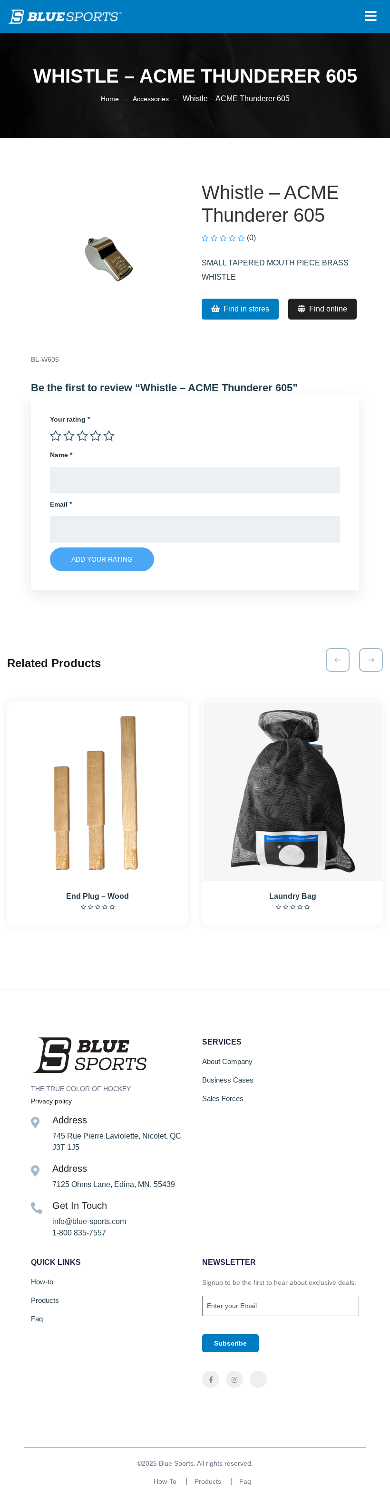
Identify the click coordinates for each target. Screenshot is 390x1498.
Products (45, 1300)
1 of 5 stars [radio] (55, 436)
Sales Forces (223, 1098)
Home (110, 99)
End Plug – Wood (97, 896)
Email (61, 504)
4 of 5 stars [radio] (95, 436)
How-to (42, 1282)
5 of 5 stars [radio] (109, 436)
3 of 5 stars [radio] (82, 436)
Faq (37, 1319)
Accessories (151, 99)
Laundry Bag (292, 896)
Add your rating (102, 559)
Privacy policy (51, 1101)
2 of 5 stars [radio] (69, 436)
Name (61, 455)
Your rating (70, 419)
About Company (227, 1061)
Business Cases (228, 1080)
